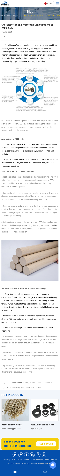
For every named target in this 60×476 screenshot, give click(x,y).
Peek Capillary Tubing (11, 425)
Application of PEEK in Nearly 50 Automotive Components (29, 383)
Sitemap (25, 463)
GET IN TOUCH (46, 444)
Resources (11, 15)
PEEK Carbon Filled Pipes (42, 425)
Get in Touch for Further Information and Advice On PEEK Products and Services (18, 444)
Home (2, 15)
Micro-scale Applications (11, 429)
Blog (18, 15)
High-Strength (36, 429)
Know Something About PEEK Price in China (24, 388)
